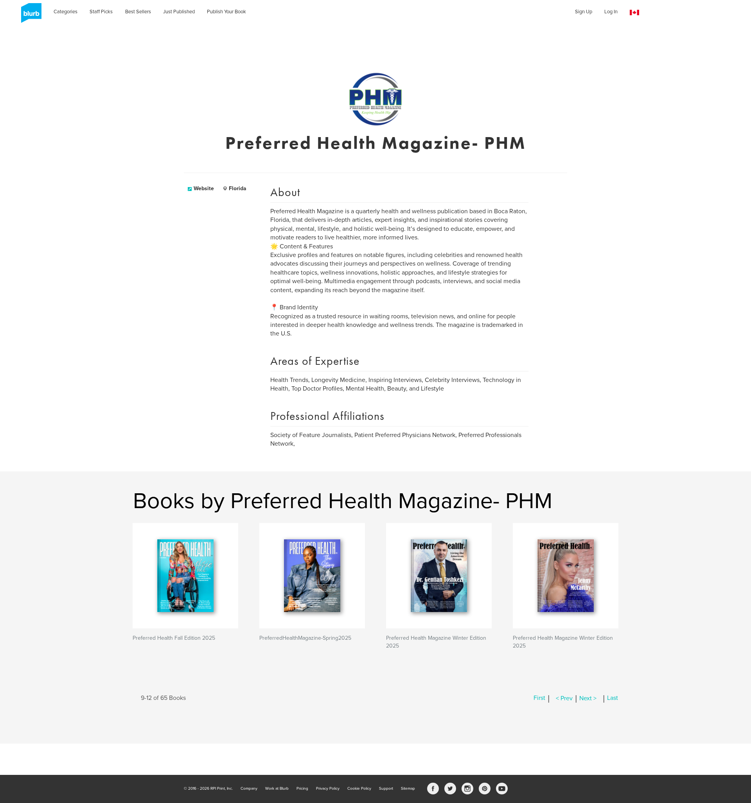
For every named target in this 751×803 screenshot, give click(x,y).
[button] (634, 13)
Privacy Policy (328, 788)
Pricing (302, 788)
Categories (65, 12)
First (539, 698)
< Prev (564, 698)
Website (204, 188)
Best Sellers (138, 12)
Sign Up (583, 12)
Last (612, 698)
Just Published (179, 12)
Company (249, 788)
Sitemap (408, 788)
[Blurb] (29, 16)
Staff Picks (101, 12)
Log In (611, 12)
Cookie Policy (359, 788)
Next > (587, 698)
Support (386, 788)
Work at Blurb (277, 788)
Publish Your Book (226, 12)
